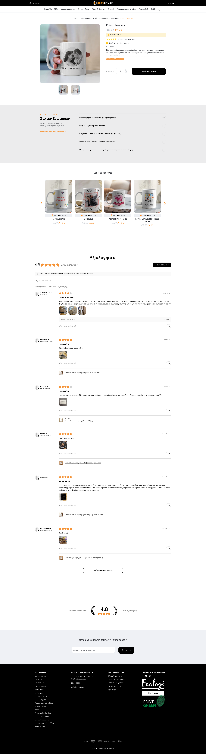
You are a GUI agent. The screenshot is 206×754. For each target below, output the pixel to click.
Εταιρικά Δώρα (83, 9)
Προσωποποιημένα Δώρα (126, 9)
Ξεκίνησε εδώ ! (149, 71)
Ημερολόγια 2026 (51, 9)
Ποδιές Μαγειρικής (42, 696)
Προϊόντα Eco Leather (43, 713)
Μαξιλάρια (39, 693)
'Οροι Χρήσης (112, 690)
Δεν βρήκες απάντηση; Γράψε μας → (53, 131)
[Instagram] (146, 676)
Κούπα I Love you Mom (118, 219)
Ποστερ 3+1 (143, 9)
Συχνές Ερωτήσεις (114, 686)
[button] (80, 265)
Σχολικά (111, 9)
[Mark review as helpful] (168, 326)
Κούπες (37, 710)
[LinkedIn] (150, 676)
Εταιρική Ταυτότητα (42, 720)
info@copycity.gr (77, 687)
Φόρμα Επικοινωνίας (115, 676)
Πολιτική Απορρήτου (115, 683)
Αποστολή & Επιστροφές (117, 679)
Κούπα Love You (58, 219)
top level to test (40, 676)
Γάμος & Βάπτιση (98, 9)
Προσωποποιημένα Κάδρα (44, 723)
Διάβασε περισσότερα (115, 59)
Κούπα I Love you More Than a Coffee (147, 220)
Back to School (40, 686)
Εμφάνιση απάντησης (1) (68, 319)
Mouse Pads (39, 690)
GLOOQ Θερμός (40, 700)
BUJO (153, 9)
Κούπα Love (88, 219)
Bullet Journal (40, 727)
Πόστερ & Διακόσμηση (43, 716)
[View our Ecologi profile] (153, 686)
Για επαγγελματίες (68, 9)
